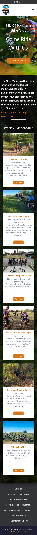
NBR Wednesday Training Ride (18, 494)
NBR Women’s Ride (12, 505)
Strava (21, 2)
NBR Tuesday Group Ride (18, 499)
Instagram (17, 2)
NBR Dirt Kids (27, 505)
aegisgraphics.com (19, 532)
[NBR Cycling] (7, 10)
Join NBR (18, 489)
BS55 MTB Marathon (18, 515)
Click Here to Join (18, 61)
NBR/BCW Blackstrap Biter (18, 521)
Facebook (14, 2)
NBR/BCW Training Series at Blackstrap (18, 510)
